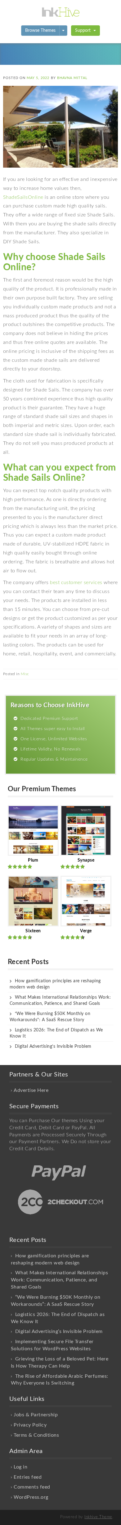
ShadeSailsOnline (23, 197)
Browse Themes (40, 30)
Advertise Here (31, 1090)
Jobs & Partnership (36, 1414)
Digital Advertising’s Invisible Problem (53, 1046)
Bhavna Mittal (72, 78)
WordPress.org (31, 1497)
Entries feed (28, 1477)
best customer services (76, 582)
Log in (20, 1466)
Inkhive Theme (98, 1517)
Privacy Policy (30, 1425)
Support (83, 30)
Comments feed (32, 1487)
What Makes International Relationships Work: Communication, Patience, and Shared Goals (59, 1279)
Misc (25, 674)
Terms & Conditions (36, 1435)
